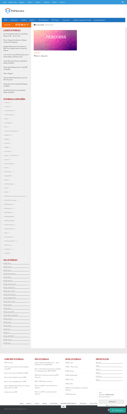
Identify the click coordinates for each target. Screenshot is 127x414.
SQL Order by (9, 280)
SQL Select (8, 270)
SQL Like (7, 329)
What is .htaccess (41, 55)
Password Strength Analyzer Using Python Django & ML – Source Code (15, 35)
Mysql (6, 180)
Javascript (7, 151)
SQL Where (8, 277)
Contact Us (62, 2)
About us (28, 403)
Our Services (83, 403)
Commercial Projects (99, 20)
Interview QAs (13, 2)
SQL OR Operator (10, 287)
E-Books (54, 2)
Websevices (8, 245)
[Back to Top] (63, 406)
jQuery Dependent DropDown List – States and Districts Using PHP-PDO (47, 364)
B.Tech (99, 362)
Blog (6, 119)
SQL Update (8, 305)
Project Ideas (66, 20)
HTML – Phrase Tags (71, 367)
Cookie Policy (54, 403)
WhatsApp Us (112, 401)
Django (7, 139)
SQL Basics (8, 263)
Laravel (7, 159)
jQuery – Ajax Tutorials (11, 155)
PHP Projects (55, 20)
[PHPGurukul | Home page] (14, 11)
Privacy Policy (94, 403)
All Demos (47, 2)
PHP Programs (9, 204)
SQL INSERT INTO (10, 298)
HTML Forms (69, 379)
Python (30, 2)
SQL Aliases (8, 339)
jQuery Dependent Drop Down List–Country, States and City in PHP (17, 387)
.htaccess (37, 53)
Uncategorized (9, 237)
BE (98, 366)
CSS (6, 127)
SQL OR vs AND (9, 291)
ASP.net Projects (9, 114)
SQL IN (7, 332)
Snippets (21, 2)
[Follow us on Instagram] (27, 25)
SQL (6, 233)
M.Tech (100, 376)
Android (37, 2)
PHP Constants (8, 363)
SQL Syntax (8, 267)
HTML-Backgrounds (71, 375)
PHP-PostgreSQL (9, 220)
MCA (99, 373)
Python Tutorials (9, 229)
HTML (7, 147)
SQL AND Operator (10, 284)
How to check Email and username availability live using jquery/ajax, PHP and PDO (48, 370)
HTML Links (69, 363)
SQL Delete (8, 308)
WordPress (24, 20)
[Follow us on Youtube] (22, 25)
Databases (32, 20)
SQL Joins (8, 343)
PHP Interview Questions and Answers (15, 196)
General (7, 143)
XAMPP (7, 253)
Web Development (10, 241)
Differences (8, 135)
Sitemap (44, 403)
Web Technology (43, 20)
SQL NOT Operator (10, 294)
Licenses (36, 403)
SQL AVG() (8, 325)
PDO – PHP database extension (44, 381)
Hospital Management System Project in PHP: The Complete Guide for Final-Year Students (15, 48)
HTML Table (69, 384)
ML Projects (8, 171)
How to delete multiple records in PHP (15, 377)
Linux (6, 167)
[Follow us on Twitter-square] (19, 25)
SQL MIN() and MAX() (11, 315)
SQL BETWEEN (9, 336)
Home (4, 2)
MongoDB (8, 176)
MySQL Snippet (9, 184)
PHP (5, 20)
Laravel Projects (9, 163)
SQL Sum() (8, 322)
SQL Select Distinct (10, 273)
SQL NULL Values (10, 301)
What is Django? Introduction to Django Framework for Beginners (14, 41)
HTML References (70, 394)
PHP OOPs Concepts (10, 200)
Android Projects (9, 110)
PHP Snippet (8, 212)
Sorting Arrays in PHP (10, 392)
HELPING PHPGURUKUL (69, 403)
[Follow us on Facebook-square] (16, 25)
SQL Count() (8, 319)
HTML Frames (69, 371)
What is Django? (8, 73)
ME (98, 380)
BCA (99, 369)
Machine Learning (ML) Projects (82, 20)
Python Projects (9, 224)
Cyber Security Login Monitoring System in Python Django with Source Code (16, 56)
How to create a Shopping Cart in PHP (15, 381)
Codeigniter (8, 123)
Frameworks (14, 20)
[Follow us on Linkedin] (25, 25)
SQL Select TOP (9, 312)
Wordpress (8, 249)
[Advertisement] (91, 11)
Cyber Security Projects (11, 131)
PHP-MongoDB (9, 216)
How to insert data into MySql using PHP (16, 373)
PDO (6, 188)
